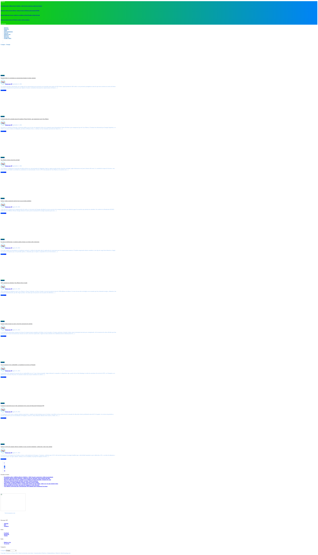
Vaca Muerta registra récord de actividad (10, 160)
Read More (3, 90)
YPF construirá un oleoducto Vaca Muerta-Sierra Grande (14, 282)
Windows (6, 526)
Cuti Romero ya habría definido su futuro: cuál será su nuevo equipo (21, 482)
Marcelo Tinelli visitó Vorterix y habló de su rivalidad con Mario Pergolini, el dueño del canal (20, 15)
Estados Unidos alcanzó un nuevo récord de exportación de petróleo (16, 323)
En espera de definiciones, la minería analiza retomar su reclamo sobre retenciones (20, 241)
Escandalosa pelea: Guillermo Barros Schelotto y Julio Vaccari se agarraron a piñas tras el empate (21, 6)
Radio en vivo (7, 542)
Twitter (6, 535)
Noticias (6, 27)
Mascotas (6, 37)
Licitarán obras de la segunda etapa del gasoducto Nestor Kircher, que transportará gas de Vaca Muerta (25, 119)
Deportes (6, 29)
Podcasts (6, 35)
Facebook (6, 533)
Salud (5, 30)
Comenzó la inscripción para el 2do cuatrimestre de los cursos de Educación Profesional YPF (22, 405)
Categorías (3, 550)
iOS (5, 525)
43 (4, 470)
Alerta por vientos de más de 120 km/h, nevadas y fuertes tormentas (15, 19)
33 (4, 468)
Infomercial (7, 34)
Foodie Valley (7, 38)
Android (6, 523)
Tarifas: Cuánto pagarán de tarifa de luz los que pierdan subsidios (16, 201)
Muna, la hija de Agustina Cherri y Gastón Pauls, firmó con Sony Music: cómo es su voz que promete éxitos (31, 483)
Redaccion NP (8, 84)
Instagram (6, 534)
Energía (6, 33)
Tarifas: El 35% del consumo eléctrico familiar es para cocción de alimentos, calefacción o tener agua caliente (26, 446)
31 (4, 465)
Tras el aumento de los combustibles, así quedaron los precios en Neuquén (18, 364)
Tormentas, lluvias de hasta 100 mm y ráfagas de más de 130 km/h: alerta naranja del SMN (20, 10)
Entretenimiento (8, 31)
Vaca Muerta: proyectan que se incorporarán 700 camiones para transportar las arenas (25, 486)
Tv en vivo (6, 543)
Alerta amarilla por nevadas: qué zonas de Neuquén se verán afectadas (21, 485)
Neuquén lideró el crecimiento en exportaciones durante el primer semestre (18, 78)
